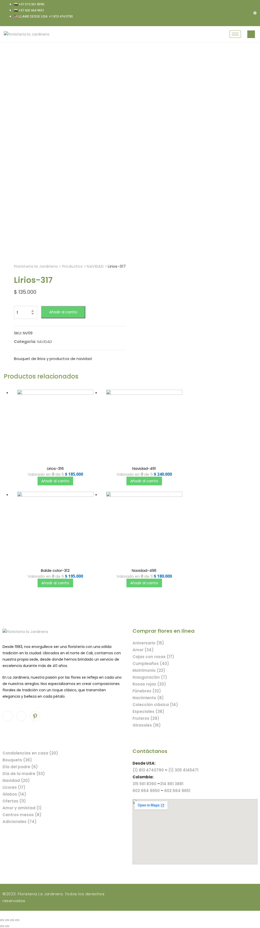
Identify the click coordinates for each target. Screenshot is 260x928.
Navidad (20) (16, 780)
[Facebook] (237, 13)
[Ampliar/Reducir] (17, 920)
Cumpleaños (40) (151, 663)
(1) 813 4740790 (148, 770)
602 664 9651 (177, 790)
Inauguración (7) (150, 677)
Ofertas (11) (14, 801)
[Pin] (255, 13)
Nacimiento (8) (148, 697)
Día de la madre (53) (24, 773)
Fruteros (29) (146, 718)
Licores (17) (14, 787)
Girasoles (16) (147, 725)
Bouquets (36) (17, 760)
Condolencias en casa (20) (30, 753)
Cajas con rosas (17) (153, 656)
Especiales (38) (148, 711)
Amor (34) (143, 649)
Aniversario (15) (148, 643)
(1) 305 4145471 (183, 770)
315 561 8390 (144, 783)
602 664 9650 (146, 790)
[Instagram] (246, 13)
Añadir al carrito (63, 312)
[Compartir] (7, 920)
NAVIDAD (44, 341)
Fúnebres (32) (147, 691)
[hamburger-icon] (235, 34)
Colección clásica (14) (155, 704)
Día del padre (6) (20, 766)
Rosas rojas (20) (149, 684)
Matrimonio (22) (149, 670)
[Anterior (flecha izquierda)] (2, 926)
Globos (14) (14, 794)
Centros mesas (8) (22, 814)
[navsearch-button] (251, 34)
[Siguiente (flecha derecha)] (7, 926)
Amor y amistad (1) (22, 808)
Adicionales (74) (20, 821)
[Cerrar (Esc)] (2, 920)
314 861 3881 (171, 783)
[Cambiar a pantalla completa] (12, 920)
